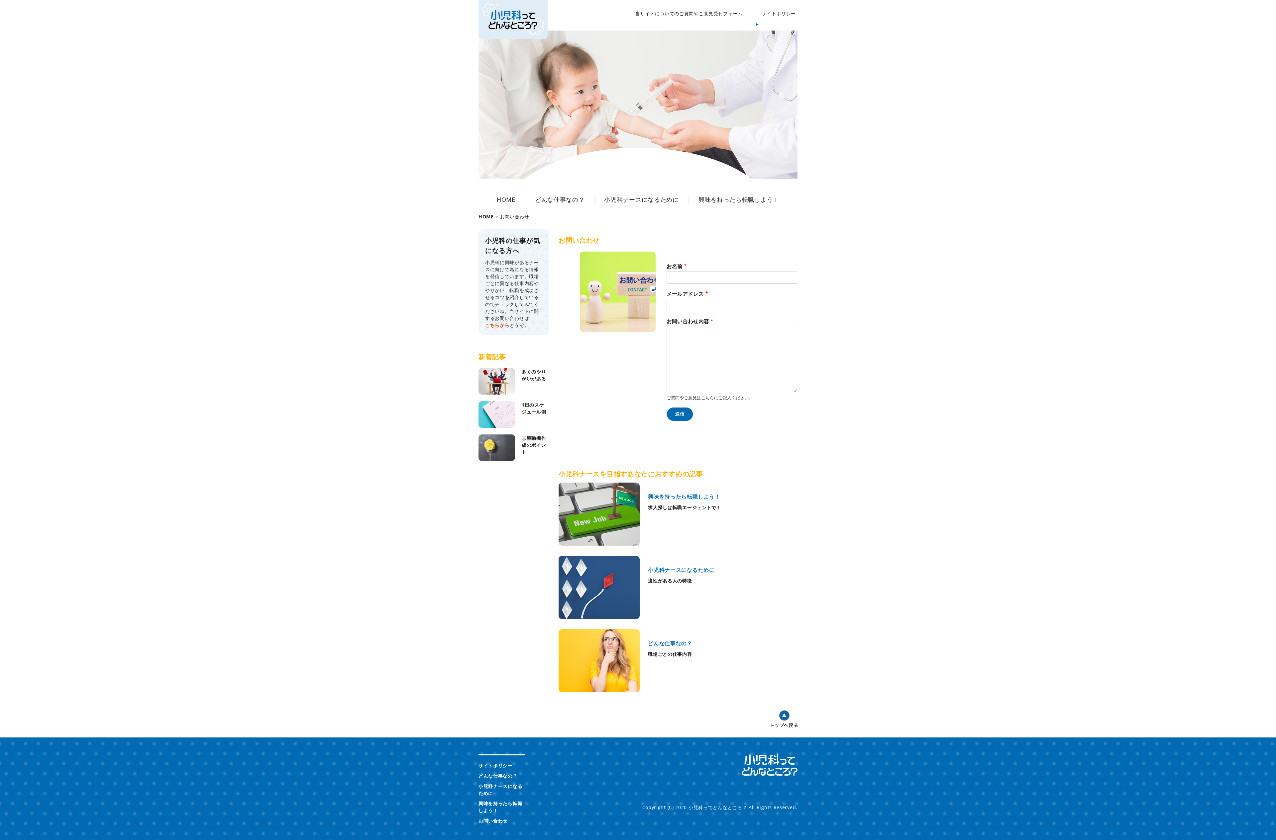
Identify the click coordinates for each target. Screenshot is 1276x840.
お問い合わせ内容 (690, 321)
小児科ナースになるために (641, 199)
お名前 (677, 266)
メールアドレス (687, 293)
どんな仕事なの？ (560, 199)
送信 (680, 414)
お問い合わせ (493, 820)
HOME (506, 199)
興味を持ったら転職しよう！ (738, 199)
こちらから (497, 325)
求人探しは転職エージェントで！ (684, 507)
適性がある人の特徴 (670, 580)
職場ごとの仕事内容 (670, 654)
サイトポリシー (779, 13)
